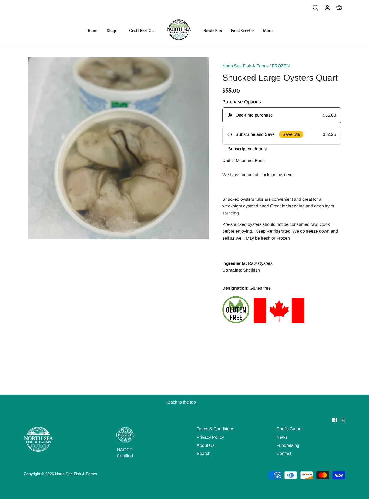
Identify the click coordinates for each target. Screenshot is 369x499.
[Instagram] (343, 420)
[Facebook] (334, 420)
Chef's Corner (289, 429)
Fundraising (287, 445)
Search (203, 453)
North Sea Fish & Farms (245, 66)
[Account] (327, 7)
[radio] (281, 115)
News (281, 437)
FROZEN (281, 66)
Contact (283, 453)
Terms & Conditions (215, 429)
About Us (205, 445)
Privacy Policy (210, 437)
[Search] (315, 7)
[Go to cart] (339, 7)
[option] (118, 148)
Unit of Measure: (238, 160)
